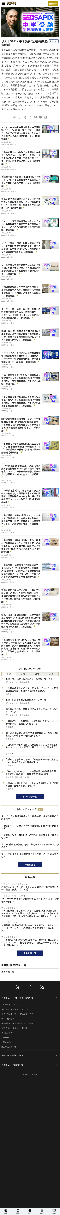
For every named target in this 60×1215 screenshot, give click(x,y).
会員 (51, 674)
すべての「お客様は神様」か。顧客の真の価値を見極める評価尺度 (30, 817)
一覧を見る (30, 864)
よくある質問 (7, 1032)
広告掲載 (5, 1037)
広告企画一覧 (7, 971)
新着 (6, 1213)
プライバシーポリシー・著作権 (14, 1028)
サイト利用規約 (7, 1018)
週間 (37, 674)
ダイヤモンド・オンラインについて (17, 997)
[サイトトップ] (11, 3)
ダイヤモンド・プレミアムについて (16, 1009)
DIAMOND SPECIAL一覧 (13, 965)
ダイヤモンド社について (12, 1064)
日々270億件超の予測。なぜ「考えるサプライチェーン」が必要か (30, 846)
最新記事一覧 (30, 953)
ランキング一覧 (29, 796)
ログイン (41, 3)
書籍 (54, 1213)
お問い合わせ (7, 1042)
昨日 (23, 674)
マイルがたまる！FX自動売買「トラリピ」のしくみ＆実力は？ (30, 855)
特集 (42, 1213)
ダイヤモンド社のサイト (12, 1055)
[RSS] (42, 987)
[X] (18, 987)
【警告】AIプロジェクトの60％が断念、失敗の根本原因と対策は (30, 827)
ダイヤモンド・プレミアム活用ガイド (17, 1014)
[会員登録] (53, 3)
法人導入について (8, 1046)
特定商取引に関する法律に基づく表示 (17, 1023)
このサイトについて (9, 1004)
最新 (8, 674)
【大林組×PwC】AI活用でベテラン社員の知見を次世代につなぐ (30, 836)
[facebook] (30, 987)
